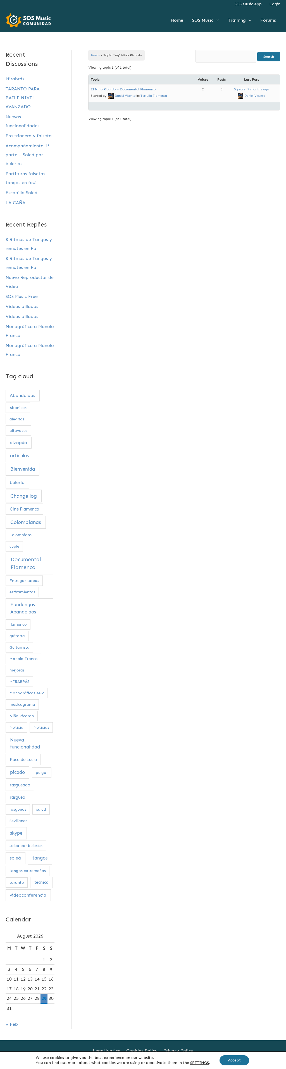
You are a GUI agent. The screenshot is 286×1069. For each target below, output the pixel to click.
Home (177, 20)
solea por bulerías (25, 845)
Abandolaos (22, 395)
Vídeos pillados (22, 306)
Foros (95, 55)
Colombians (20, 535)
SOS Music (202, 20)
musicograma (22, 704)
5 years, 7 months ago (251, 89)
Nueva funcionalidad (25, 743)
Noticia (16, 727)
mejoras (17, 670)
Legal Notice (106, 1050)
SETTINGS (199, 1062)
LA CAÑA (15, 202)
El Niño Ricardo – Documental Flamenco (123, 89)
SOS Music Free (22, 296)
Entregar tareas (24, 580)
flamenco (18, 624)
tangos (39, 858)
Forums (268, 20)
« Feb (12, 1024)
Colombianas (25, 522)
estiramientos (22, 592)
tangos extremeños (27, 870)
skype (16, 833)
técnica (41, 882)
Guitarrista (19, 647)
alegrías (16, 419)
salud (41, 809)
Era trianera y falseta (29, 135)
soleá (15, 858)
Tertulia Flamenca (153, 96)
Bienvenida (22, 469)
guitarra (17, 636)
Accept (234, 1060)
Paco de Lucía (23, 759)
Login (275, 4)
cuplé (14, 546)
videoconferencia (28, 895)
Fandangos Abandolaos (23, 608)
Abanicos (18, 407)
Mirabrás (15, 78)
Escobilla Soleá (21, 192)
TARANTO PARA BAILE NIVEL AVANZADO (23, 97)
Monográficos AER (26, 693)
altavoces (18, 430)
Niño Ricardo (21, 716)
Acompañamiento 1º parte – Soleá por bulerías (27, 154)
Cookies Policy (142, 1050)
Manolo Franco (23, 658)
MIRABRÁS (19, 681)
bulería (17, 482)
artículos (19, 455)
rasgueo (17, 797)
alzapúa (18, 442)
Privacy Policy (178, 1050)
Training (237, 20)
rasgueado (20, 785)
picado (17, 772)
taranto (16, 882)
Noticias (41, 727)
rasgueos (17, 809)
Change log (23, 496)
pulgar (42, 772)
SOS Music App (248, 4)
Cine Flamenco (24, 509)
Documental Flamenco (26, 563)
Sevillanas (18, 820)
